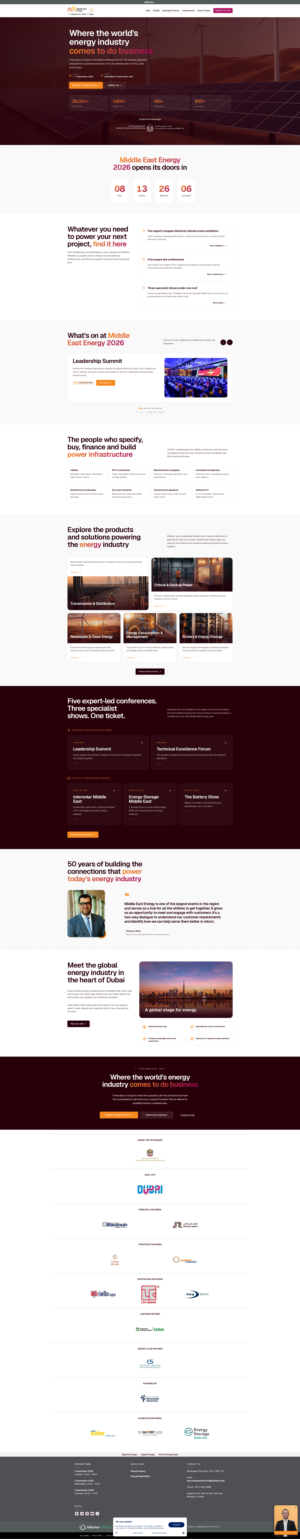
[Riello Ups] (103, 1294)
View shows (218, 303)
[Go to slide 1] (140, 408)
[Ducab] (114, 1259)
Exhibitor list (113, 85)
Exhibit (156, 10)
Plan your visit (77, 1024)
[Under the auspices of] (150, 1155)
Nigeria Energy (129, 1454)
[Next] (230, 342)
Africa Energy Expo (168, 1454)
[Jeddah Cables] (185, 1259)
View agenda (104, 383)
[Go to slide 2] (145, 408)
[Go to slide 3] (149, 408)
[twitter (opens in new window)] (82, 1513)
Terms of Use (111, 1535)
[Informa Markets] (95, 1527)
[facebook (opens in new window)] (76, 1513)
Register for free (223, 10)
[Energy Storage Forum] (197, 1433)
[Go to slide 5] (156, 408)
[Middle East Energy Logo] (80, 10)
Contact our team (187, 1115)
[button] (150, 2)
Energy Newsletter (140, 1476)
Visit (148, 10)
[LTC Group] (150, 1294)
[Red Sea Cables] (185, 1225)
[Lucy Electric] (197, 1294)
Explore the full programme (81, 835)
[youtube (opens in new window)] (92, 1513)
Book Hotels (204, 10)
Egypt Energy (148, 1454)
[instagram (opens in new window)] (97, 1513)
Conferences (188, 10)
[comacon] (150, 1329)
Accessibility (84, 1535)
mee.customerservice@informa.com (206, 1480)
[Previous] (223, 342)
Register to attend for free (84, 85)
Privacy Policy (97, 1535)
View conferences (215, 274)
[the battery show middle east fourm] (150, 1433)
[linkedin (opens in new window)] (87, 1513)
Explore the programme (156, 1115)
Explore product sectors (148, 671)
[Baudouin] (114, 1225)
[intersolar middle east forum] (103, 1433)
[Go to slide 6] (160, 408)
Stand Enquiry (138, 1471)
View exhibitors (216, 245)
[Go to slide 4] (152, 408)
